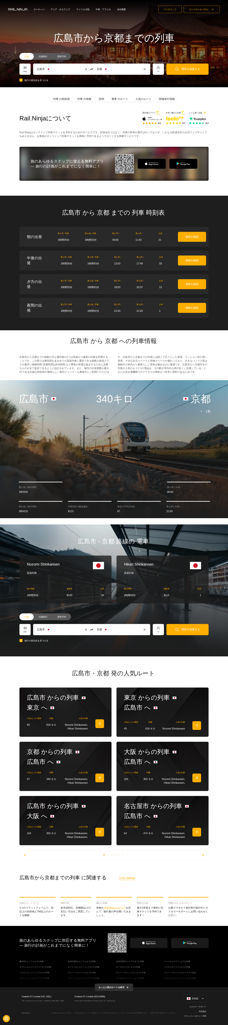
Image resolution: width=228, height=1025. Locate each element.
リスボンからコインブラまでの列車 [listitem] (34, 973)
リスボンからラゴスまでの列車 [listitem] (177, 967)
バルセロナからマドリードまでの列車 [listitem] (180, 978)
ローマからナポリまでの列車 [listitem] (128, 967)
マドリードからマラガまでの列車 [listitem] (82, 973)
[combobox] (54, 69)
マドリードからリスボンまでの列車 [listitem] (131, 973)
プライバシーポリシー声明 (195, 1016)
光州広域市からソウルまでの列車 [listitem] (82, 961)
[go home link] (17, 9)
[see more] (99, 723)
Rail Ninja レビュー (115, 907)
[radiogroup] (45, 56)
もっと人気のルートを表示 (111, 987)
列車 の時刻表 (61, 99)
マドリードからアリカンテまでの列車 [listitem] (83, 978)
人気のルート (143, 99)
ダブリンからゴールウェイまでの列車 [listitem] (35, 967)
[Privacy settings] (6, 1018)
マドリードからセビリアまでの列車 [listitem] (34, 978)
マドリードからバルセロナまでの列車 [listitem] (180, 973)
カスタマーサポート (197, 1007)
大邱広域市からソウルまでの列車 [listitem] (130, 961)
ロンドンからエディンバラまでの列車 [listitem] (83, 967)
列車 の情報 (84, 99)
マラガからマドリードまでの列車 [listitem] (130, 978)
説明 (101, 99)
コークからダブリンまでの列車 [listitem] (177, 961)
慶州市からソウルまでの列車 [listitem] (31, 961)
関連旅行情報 (167, 99)
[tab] (61, 99)
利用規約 (202, 1011)
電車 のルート (120, 99)
